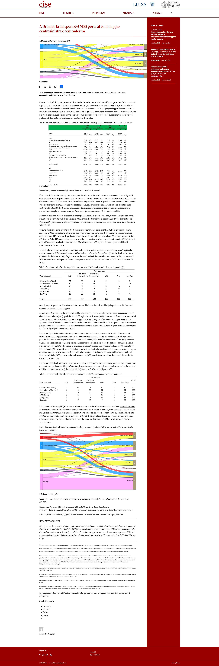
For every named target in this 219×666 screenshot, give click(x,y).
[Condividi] (61, 87)
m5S (63, 95)
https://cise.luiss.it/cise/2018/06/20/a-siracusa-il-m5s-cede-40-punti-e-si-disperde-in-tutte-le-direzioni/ (90, 510)
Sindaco (72, 95)
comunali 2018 (119, 93)
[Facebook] (39, 87)
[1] (123, 123)
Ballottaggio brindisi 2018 (54, 93)
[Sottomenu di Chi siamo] (73, 13)
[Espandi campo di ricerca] (171, 13)
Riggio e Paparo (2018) (106, 413)
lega (59, 95)
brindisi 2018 (76, 93)
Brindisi (67, 93)
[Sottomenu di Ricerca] (162, 13)
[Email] (55, 87)
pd (67, 95)
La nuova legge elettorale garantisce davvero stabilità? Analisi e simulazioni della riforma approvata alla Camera (163, 34)
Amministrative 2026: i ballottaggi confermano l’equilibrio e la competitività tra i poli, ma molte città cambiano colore (163, 71)
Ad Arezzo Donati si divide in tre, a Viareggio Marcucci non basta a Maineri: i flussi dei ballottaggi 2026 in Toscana (163, 53)
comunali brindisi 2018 (48, 95)
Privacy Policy (176, 663)
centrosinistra (99, 93)
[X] (50, 87)
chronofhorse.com (127, 407)
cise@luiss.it (97, 654)
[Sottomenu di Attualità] (133, 13)
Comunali (109, 93)
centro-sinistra (87, 93)
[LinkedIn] (45, 87)
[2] (123, 267)
